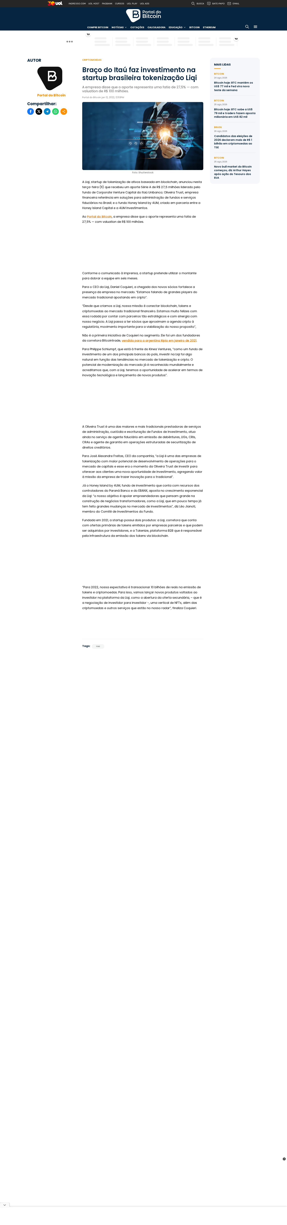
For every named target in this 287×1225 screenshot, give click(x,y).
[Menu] (255, 27)
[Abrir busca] (247, 27)
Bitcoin (194, 27)
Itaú (98, 646)
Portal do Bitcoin (143, 15)
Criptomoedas (91, 60)
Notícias (118, 27)
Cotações (137, 27)
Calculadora (156, 27)
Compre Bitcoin (97, 27)
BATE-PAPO (218, 3)
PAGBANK (107, 3)
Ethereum (209, 27)
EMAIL (236, 3)
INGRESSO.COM (77, 3)
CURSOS (119, 3)
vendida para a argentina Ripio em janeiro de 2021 (159, 340)
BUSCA (200, 3)
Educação (176, 27)
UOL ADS (144, 3)
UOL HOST (93, 3)
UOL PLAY (132, 3)
